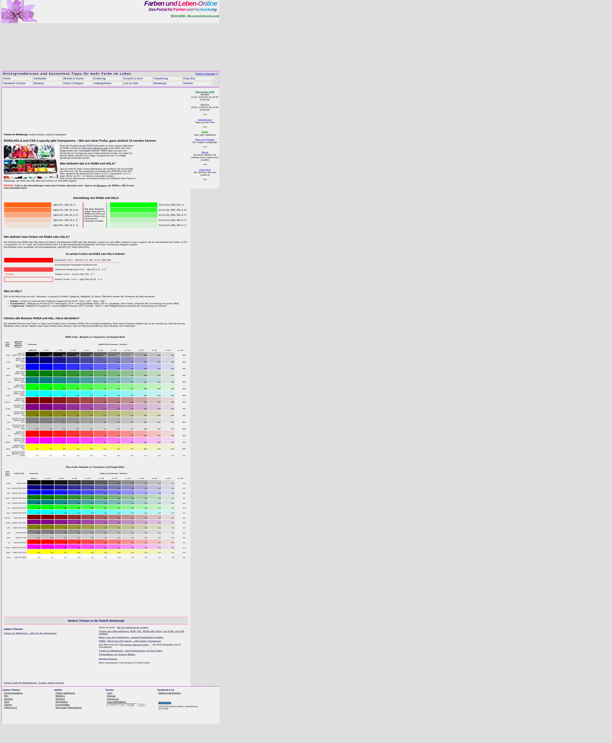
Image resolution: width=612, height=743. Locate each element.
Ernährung (99, 78)
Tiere (6, 702)
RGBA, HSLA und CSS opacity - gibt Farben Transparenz (130, 641)
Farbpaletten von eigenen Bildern (117, 654)
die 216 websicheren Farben (132, 627)
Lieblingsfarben (102, 83)
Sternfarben (61, 702)
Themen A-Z (10, 707)
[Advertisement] (110, 47)
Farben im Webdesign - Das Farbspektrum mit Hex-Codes (130, 651)
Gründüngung (205, 119)
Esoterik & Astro (133, 78)
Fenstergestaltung (13, 693)
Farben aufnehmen (65, 693)
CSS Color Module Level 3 (96, 148)
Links (110, 693)
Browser (102, 185)
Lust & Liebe (130, 83)
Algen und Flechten (205, 139)
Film (6, 696)
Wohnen (188, 83)
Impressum (113, 699)
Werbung (60, 699)
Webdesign (160, 83)
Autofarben (39, 78)
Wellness (60, 696)
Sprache (8, 699)
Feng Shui (189, 78)
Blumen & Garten (73, 78)
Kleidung (38, 83)
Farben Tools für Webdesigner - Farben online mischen (34, 683)
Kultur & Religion (73, 83)
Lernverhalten (62, 704)
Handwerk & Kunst (15, 83)
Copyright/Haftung (116, 702)
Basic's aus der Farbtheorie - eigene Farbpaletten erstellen (131, 637)
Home (7, 78)
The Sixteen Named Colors (134, 645)
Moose (204, 152)
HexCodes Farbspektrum (68, 707)
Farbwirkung (160, 78)
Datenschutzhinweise (169, 693)
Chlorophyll (205, 169)
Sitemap (111, 696)
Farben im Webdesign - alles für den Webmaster (30, 633)
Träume (8, 704)
